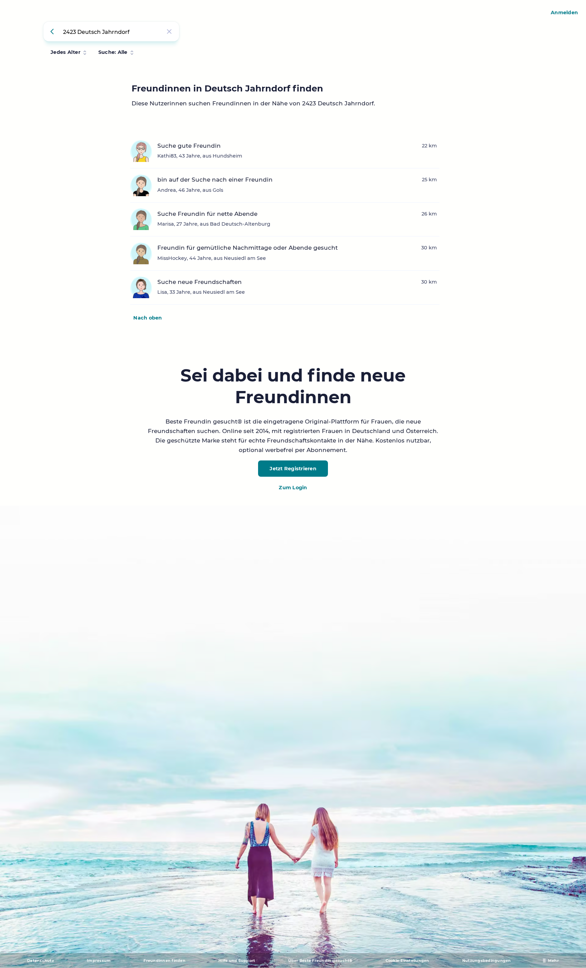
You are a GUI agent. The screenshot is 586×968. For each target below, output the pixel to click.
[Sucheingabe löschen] (169, 31)
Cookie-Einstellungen (407, 960)
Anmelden (564, 12)
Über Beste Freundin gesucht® (320, 960)
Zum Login (293, 488)
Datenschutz (40, 960)
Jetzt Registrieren (293, 469)
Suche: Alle (113, 52)
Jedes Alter (65, 52)
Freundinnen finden (164, 960)
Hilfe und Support (236, 960)
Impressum (99, 960)
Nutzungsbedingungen (486, 960)
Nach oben (147, 318)
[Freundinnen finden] (53, 31)
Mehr (553, 960)
